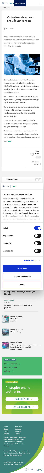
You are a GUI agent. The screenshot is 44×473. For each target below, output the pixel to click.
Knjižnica (18, 429)
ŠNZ (11, 455)
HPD (14, 451)
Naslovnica (7, 7)
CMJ (10, 451)
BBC (9, 141)
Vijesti (6, 431)
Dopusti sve (22, 268)
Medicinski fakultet (15, 453)
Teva (5, 444)
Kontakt (6, 437)
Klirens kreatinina (10, 364)
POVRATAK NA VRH (35, 163)
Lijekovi (6, 434)
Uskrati (22, 284)
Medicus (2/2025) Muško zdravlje (16, 331)
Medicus (18, 431)
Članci (6, 429)
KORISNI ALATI (10, 360)
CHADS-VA (8, 367)
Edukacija (18, 427)
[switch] (37, 236)
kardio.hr (19, 451)
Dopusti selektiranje (22, 276)
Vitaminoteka (17, 455)
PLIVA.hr (6, 446)
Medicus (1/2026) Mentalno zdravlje (16, 319)
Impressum (22, 437)
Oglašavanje (14, 437)
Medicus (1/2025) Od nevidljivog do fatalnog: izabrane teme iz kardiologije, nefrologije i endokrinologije (25, 346)
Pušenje (7, 371)
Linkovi (17, 434)
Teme (6, 427)
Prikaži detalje (30, 261)
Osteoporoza (9, 300)
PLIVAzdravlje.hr (20, 444)
